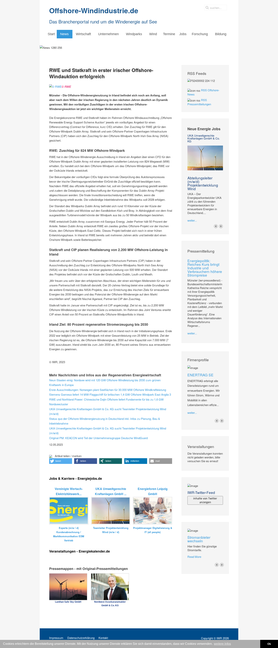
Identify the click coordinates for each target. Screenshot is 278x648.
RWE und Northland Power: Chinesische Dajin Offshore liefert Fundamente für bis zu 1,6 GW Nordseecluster (106, 401)
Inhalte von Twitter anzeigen (205, 500)
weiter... (192, 220)
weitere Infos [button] (222, 643)
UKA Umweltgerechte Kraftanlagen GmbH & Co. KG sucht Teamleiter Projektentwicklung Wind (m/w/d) (107, 411)
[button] (60, 461)
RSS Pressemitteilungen (199, 102)
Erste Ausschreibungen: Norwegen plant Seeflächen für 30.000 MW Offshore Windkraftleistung (107, 390)
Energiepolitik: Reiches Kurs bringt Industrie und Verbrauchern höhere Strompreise (204, 267)
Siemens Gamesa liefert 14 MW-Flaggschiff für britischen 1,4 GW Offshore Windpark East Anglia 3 (110, 394)
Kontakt (103, 638)
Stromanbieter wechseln (198, 539)
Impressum (56, 638)
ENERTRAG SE (200, 374)
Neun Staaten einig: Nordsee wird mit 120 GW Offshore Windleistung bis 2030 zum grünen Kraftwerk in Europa (105, 382)
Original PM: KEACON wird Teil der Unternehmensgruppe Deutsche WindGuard (98, 438)
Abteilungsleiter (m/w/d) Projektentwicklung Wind (202, 183)
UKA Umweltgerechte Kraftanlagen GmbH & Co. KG (203, 138)
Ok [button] (269, 643)
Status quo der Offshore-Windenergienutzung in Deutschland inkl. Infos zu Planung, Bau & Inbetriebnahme (104, 421)
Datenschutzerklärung (81, 638)
